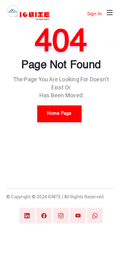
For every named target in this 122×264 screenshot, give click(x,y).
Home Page (59, 113)
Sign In (94, 14)
